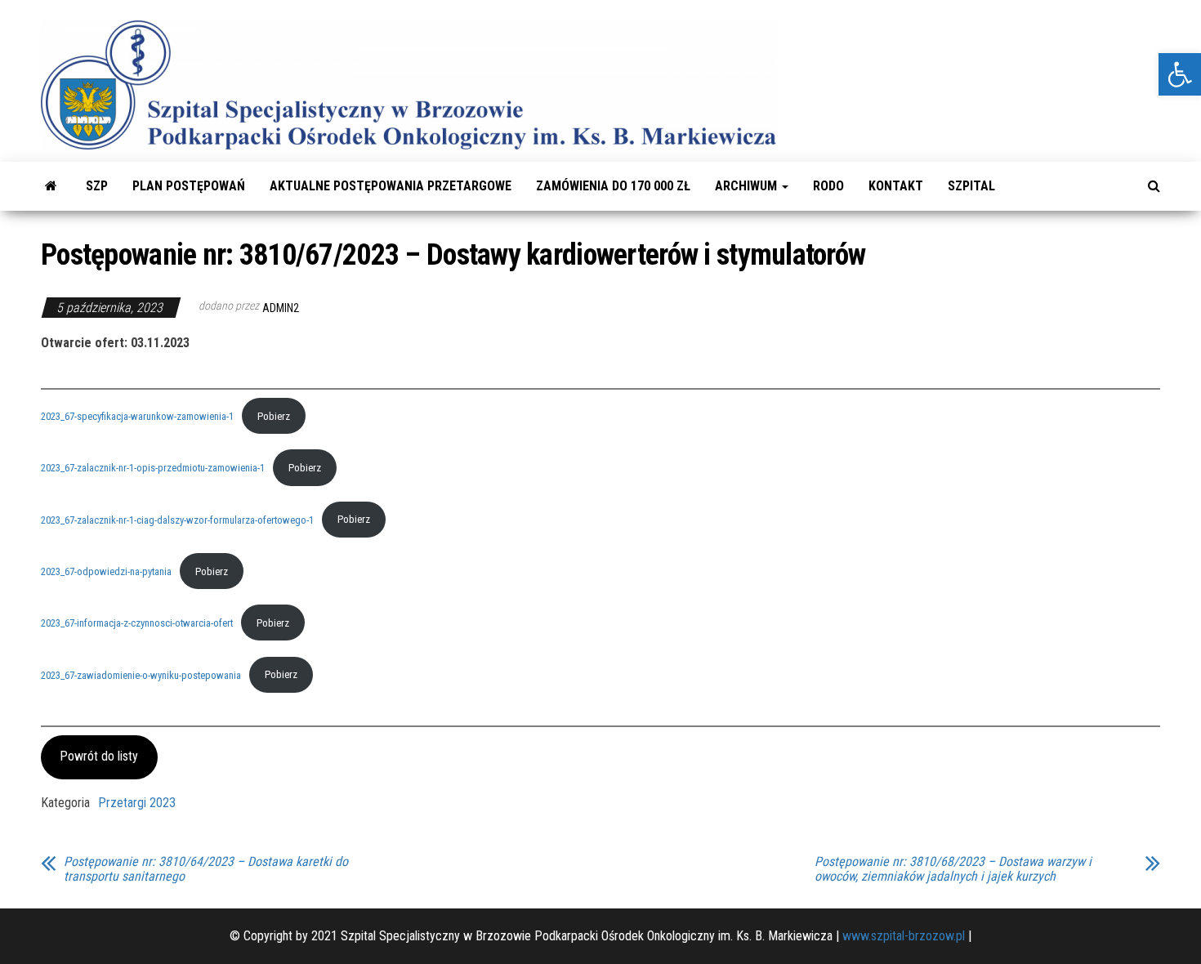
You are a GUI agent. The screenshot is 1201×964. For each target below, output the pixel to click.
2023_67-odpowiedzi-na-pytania (106, 571)
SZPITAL (971, 186)
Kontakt (895, 186)
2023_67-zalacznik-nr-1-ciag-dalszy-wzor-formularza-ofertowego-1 (177, 519)
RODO (828, 186)
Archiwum (747, 186)
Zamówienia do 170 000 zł (613, 186)
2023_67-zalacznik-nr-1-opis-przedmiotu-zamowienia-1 (153, 468)
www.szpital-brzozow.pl (903, 936)
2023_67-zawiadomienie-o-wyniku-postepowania (141, 674)
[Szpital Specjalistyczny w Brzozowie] (51, 186)
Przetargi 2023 (137, 802)
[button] (1180, 74)
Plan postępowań (188, 186)
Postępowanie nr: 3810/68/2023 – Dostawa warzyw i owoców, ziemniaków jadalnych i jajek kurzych (953, 869)
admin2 (280, 308)
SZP (97, 186)
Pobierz (273, 416)
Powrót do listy (99, 756)
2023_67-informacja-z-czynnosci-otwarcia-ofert (137, 623)
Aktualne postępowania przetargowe (390, 186)
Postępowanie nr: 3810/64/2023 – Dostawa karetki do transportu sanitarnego (206, 869)
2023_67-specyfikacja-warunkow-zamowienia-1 (137, 416)
